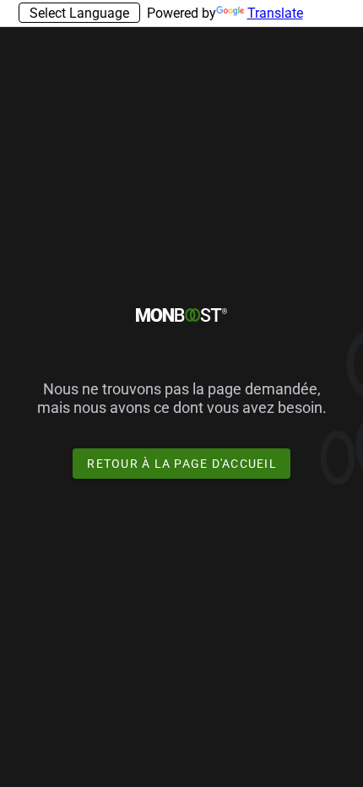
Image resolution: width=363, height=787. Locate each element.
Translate (275, 13)
